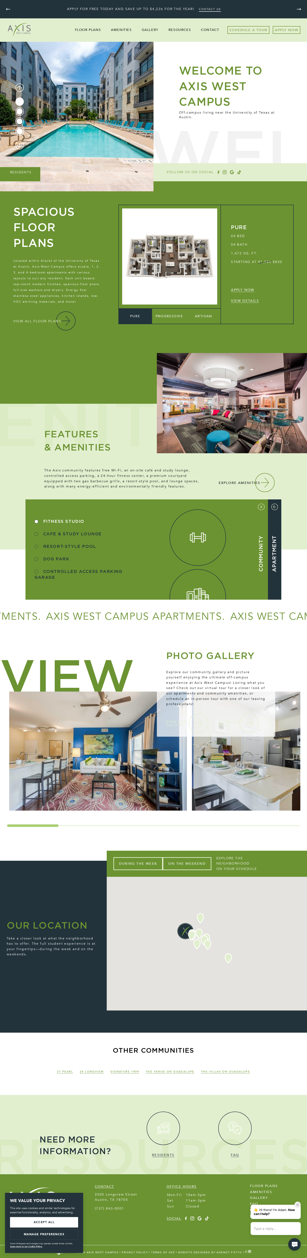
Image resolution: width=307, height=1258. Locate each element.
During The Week (138, 863)
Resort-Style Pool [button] (69, 547)
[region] (153, 751)
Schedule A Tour (248, 30)
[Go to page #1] (19, 102)
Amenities (121, 30)
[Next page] (299, 9)
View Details (245, 300)
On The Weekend (187, 863)
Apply (281, 30)
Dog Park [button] (55, 559)
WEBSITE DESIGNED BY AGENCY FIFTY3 (210, 1252)
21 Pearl (65, 1072)
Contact (210, 30)
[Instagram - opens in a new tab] (225, 172)
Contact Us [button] (210, 9)
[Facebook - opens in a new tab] (218, 172)
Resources (180, 30)
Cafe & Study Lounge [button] (72, 534)
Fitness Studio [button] (63, 521)
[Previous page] (8, 9)
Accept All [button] (44, 1222)
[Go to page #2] (19, 111)
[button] (135, 316)
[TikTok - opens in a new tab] (239, 172)
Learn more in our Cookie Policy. (26, 1246)
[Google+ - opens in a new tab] (232, 172)
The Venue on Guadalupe (170, 1072)
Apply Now (242, 290)
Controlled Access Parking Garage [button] (78, 575)
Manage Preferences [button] (44, 1234)
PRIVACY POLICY (135, 1252)
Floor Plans (88, 30)
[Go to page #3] (19, 121)
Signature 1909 (124, 1072)
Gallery (150, 30)
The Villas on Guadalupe (225, 1072)
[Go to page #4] (19, 131)
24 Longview (92, 1072)
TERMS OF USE (163, 1252)
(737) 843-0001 (109, 1208)
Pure (239, 227)
